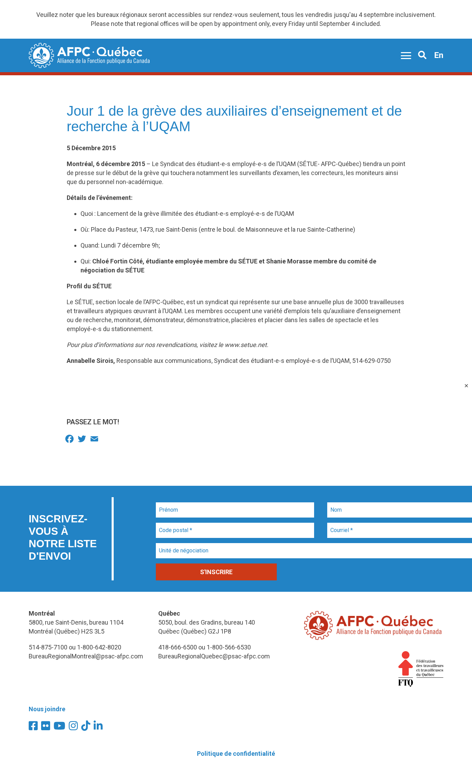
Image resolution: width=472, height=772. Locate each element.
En (438, 55)
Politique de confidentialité (236, 753)
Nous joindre (47, 709)
